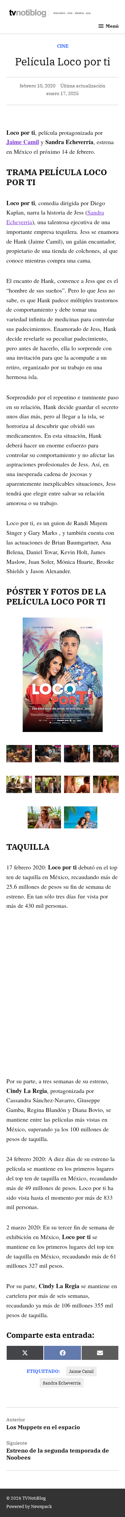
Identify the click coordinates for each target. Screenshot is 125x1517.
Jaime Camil (81, 1371)
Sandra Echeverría (62, 1383)
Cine (62, 46)
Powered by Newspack (29, 1506)
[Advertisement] (62, 983)
